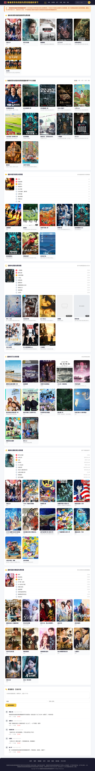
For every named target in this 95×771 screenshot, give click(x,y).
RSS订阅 (63, 761)
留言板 (57, 761)
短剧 (64, 2)
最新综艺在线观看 (13, 357)
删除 (19, 716)
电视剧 (53, 2)
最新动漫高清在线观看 (15, 450)
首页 (45, 2)
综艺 (57, 2)
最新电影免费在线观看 (15, 174)
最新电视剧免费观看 (14, 266)
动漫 (61, 2)
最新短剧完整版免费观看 (16, 570)
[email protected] (53, 766)
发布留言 (11, 705)
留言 (68, 2)
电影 (49, 2)
